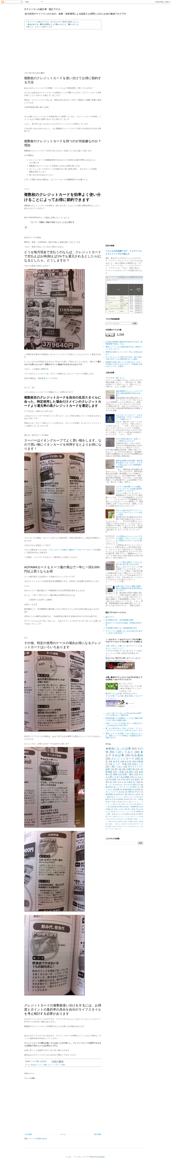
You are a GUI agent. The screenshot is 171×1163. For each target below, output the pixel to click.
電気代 (140, 814)
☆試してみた (124, 751)
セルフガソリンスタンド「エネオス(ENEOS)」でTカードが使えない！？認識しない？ (129, 417)
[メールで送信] (53, 1061)
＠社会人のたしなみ (136, 826)
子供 (113, 799)
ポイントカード (112, 792)
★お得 (33, 1065)
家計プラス (110, 617)
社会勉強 (137, 755)
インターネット (122, 787)
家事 (130, 792)
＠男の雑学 (125, 780)
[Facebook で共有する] (60, 1061)
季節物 (120, 799)
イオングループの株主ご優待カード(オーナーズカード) (72, 550)
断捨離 (130, 819)
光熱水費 (113, 807)
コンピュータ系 (132, 797)
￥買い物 (126, 794)
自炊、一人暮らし (115, 824)
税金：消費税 (128, 821)
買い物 (118, 769)
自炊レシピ (137, 764)
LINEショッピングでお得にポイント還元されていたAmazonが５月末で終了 (124, 724)
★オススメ (124, 802)
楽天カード (46, 378)
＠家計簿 (130, 769)
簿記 (107, 782)
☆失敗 (120, 772)
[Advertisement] (63, 50)
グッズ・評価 (42, 1065)
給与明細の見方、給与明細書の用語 (120, 620)
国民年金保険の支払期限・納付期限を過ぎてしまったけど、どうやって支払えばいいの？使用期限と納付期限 (129, 464)
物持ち (137, 780)
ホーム (63, 1134)
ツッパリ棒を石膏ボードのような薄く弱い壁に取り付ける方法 (129, 563)
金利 (118, 794)
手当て (137, 792)
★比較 (137, 789)
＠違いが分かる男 (120, 809)
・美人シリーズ (134, 816)
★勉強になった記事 (118, 748)
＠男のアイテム (123, 826)
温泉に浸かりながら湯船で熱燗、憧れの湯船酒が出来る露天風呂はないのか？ (129, 588)
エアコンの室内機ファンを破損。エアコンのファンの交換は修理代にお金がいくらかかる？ (129, 489)
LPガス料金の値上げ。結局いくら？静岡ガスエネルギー (128, 440)
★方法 (116, 761)
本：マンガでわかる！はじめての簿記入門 (123, 785)
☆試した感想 (112, 816)
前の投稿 (97, 1134)
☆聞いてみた (116, 767)
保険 (115, 774)
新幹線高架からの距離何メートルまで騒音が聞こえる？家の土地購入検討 (124, 719)
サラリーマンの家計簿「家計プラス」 (43, 9)
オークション (123, 816)
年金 (133, 814)
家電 (121, 807)
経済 (128, 799)
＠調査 (129, 782)
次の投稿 (28, 1134)
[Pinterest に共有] (62, 1061)
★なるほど (138, 777)
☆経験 (108, 797)
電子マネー (137, 824)
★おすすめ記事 (124, 753)
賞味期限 (109, 794)
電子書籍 (108, 826)
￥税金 (132, 809)
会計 (123, 792)
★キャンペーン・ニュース (123, 811)
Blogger (102, 1157)
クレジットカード (54, 1065)
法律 (115, 821)
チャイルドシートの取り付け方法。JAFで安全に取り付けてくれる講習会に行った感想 (124, 358)
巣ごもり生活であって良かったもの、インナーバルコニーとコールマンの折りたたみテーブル (124, 729)
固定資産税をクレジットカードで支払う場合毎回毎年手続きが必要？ (129, 393)
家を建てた (121, 819)
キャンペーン (119, 797)
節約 (63, 1065)
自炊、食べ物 (127, 824)
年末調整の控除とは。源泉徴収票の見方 (121, 628)
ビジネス (118, 804)
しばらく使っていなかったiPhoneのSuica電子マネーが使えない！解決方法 (124, 714)
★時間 (138, 811)
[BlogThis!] (55, 1061)
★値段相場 (127, 789)
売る (113, 819)
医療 (117, 789)
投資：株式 (128, 774)
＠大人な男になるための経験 (124, 775)
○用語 (138, 782)
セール (120, 814)
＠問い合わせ (118, 782)
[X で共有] (57, 1061)
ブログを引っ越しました (115, 378)
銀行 (131, 772)
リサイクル (129, 804)
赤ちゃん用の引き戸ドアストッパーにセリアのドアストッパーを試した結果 (129, 512)
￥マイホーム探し (113, 829)
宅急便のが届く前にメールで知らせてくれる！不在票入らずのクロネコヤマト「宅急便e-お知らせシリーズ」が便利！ (124, 364)
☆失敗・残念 (110, 814)
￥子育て (113, 802)
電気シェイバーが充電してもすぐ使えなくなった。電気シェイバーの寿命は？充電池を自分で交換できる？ (124, 735)
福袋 (120, 821)
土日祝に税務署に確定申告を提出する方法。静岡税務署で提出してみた (124, 343)
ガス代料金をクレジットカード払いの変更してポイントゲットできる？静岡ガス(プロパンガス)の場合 (129, 539)
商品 (127, 814)
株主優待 (113, 780)
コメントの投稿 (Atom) (38, 1139)
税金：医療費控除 (132, 807)
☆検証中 (137, 794)
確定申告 (109, 787)
